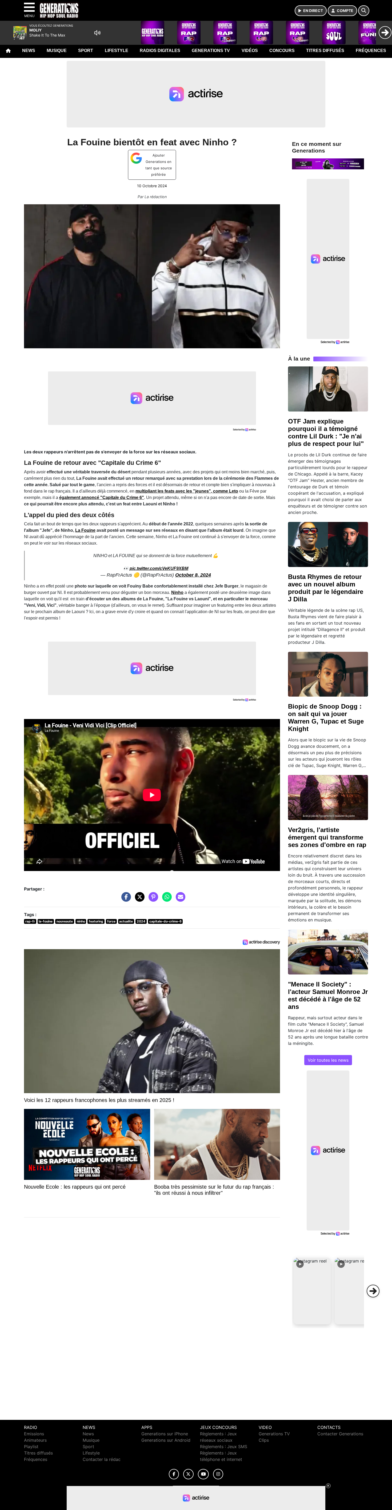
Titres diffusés (325, 50)
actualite (126, 921)
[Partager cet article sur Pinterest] (152, 899)
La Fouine (85, 530)
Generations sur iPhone (164, 1433)
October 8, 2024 (193, 575)
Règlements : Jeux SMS (223, 1446)
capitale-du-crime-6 (165, 921)
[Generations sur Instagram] (218, 1474)
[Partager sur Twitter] (138, 899)
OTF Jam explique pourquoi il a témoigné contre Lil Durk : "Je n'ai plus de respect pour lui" (326, 432)
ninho (81, 921)
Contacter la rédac (102, 1459)
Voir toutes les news (328, 1060)
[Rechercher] (363, 10)
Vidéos (250, 50)
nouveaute (65, 921)
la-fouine (46, 921)
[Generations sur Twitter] (188, 1474)
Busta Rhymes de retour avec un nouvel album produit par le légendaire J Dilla (325, 588)
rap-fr (30, 921)
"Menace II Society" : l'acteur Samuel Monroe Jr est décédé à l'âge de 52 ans (328, 995)
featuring (96, 921)
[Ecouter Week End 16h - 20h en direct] (328, 163)
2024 (141, 921)
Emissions (34, 1433)
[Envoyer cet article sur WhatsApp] (165, 899)
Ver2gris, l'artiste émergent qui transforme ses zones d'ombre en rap (327, 837)
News (28, 50)
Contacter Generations (340, 1433)
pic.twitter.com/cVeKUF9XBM (159, 568)
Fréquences (371, 50)
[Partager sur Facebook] (125, 899)
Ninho (177, 592)
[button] (312, 1291)
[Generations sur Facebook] (174, 1474)
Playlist (31, 1446)
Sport (85, 50)
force (111, 921)
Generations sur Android (165, 1440)
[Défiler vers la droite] (373, 1291)
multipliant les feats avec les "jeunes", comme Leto (186, 491)
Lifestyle (116, 50)
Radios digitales (160, 50)
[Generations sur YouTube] (203, 1474)
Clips (264, 1440)
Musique (57, 50)
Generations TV (211, 50)
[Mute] (97, 33)
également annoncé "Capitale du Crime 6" (101, 497)
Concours (282, 50)
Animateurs (35, 1440)
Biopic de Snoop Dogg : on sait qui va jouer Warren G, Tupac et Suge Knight (326, 717)
